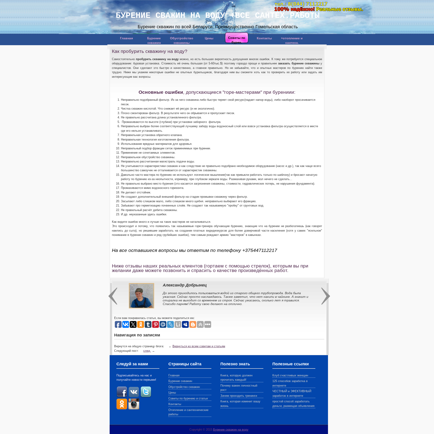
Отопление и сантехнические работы (188, 412)
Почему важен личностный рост (238, 388)
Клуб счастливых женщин (290, 375)
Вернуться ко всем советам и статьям (198, 346)
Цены (209, 38)
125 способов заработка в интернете (290, 383)
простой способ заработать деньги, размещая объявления (293, 404)
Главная (126, 38)
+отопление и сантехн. (292, 40)
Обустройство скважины (181, 40)
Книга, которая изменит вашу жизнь (240, 404)
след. (147, 350)
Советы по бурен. (236, 40)
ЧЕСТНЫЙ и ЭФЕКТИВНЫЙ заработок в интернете (291, 393)
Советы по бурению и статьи (188, 398)
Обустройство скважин (184, 387)
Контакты (264, 38)
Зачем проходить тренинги (238, 395)
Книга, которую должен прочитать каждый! (236, 378)
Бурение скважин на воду (230, 429)
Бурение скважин (154, 40)
